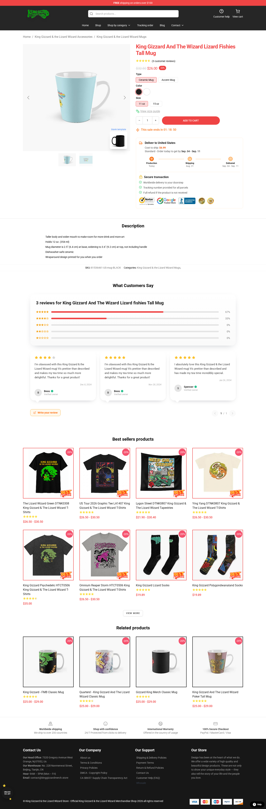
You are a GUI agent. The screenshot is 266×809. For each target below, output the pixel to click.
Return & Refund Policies (150, 767)
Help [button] (259, 804)
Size (138, 98)
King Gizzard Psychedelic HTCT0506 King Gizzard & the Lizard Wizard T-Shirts (46, 590)
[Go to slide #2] (86, 159)
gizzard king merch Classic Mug (156, 692)
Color (139, 85)
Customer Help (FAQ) (148, 777)
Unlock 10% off (7, 793)
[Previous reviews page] (215, 413)
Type (139, 74)
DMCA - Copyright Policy (93, 772)
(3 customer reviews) (163, 61)
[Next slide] (124, 97)
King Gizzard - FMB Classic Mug (43, 692)
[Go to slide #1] (67, 159)
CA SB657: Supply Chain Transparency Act (103, 777)
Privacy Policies (89, 767)
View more (133, 613)
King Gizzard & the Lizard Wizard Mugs (121, 36)
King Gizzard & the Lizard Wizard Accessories (63, 36)
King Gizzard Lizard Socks (152, 585)
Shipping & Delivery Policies (151, 757)
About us (85, 757)
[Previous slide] (28, 97)
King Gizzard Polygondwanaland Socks (217, 585)
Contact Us (142, 772)
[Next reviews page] (232, 413)
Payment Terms (145, 762)
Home (27, 36)
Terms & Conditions (91, 762)
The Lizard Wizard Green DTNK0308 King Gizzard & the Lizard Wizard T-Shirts (46, 508)
